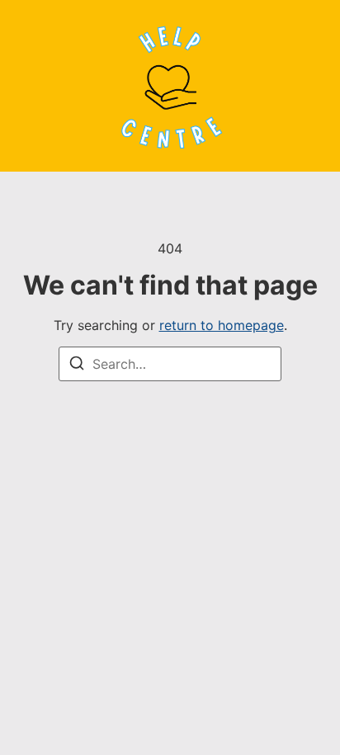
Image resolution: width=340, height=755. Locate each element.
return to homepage (221, 325)
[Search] (76, 365)
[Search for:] (170, 364)
